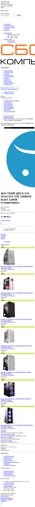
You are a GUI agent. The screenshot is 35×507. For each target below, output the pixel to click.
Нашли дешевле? (6, 220)
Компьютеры (8, 81)
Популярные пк (8, 104)
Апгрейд (6, 73)
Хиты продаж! (5, 244)
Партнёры (7, 463)
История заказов (9, 472)
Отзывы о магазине (9, 111)
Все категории (8, 70)
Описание (7, 241)
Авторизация (11, 42)
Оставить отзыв (5, 210)
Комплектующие (9, 83)
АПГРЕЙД (7, 110)
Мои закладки (8, 474)
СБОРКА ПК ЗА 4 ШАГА (11, 101)
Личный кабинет (9, 471)
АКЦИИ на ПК (8, 72)
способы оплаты (9, 25)
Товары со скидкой (9, 465)
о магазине (7, 24)
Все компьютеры (9, 107)
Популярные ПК (9, 76)
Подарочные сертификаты (11, 462)
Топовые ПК (7, 84)
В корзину (4, 271)
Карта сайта (7, 459)
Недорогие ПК (8, 75)
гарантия (6, 28)
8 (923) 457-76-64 (9, 92)
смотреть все (14, 89)
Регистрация (11, 40)
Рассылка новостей (9, 475)
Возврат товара (8, 457)
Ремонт (6, 78)
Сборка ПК (7, 80)
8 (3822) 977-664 (9, 93)
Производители (8, 460)
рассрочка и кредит (9, 27)
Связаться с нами (9, 456)
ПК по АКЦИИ (8, 108)
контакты (7, 30)
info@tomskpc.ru (8, 486)
